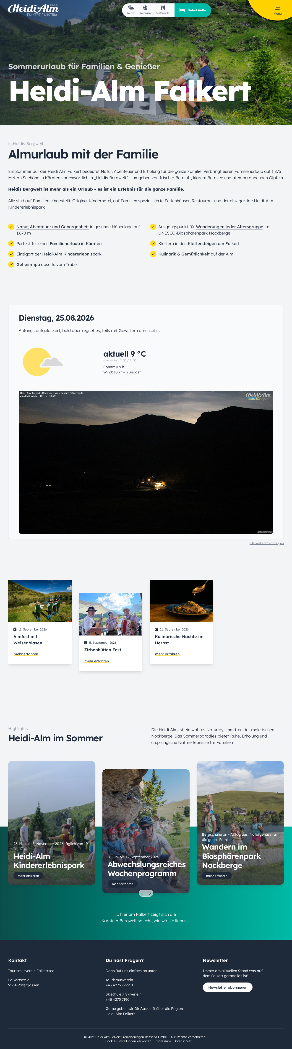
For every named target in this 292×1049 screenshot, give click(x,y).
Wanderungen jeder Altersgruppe (229, 226)
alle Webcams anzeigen (267, 543)
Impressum (162, 1041)
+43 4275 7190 (118, 999)
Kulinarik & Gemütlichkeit (184, 254)
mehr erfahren (26, 654)
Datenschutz (183, 1041)
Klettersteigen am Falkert (214, 243)
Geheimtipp (28, 264)
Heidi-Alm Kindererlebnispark (72, 254)
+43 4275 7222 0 (119, 985)
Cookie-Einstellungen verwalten (128, 1041)
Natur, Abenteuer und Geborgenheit (52, 226)
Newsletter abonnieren (227, 987)
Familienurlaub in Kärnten (76, 243)
